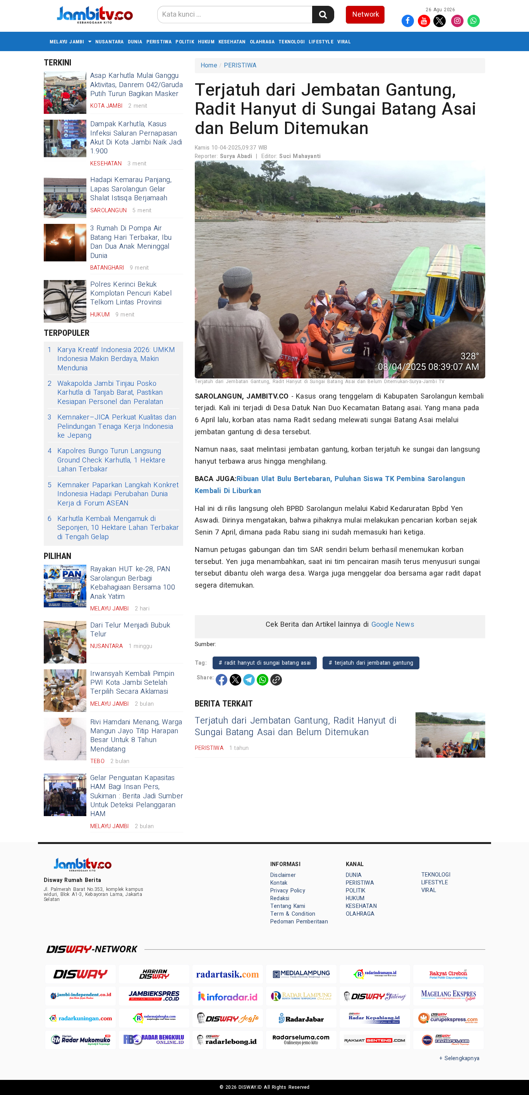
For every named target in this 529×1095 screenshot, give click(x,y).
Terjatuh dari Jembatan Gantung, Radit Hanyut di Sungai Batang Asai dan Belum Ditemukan (296, 726)
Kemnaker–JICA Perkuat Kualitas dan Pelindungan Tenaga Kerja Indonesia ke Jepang (112, 426)
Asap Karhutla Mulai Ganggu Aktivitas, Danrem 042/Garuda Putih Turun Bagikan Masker (136, 84)
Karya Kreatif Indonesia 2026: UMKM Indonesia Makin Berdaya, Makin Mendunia (111, 359)
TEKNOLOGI (291, 42)
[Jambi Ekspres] (154, 996)
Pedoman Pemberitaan (299, 922)
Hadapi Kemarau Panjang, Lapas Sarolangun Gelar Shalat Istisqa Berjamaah (131, 189)
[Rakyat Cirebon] (448, 974)
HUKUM (206, 42)
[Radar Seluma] (301, 1040)
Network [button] (365, 14)
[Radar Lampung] (301, 996)
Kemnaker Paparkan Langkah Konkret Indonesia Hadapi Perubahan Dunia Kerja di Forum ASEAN (113, 494)
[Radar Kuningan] (80, 1018)
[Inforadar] (227, 996)
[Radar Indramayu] (374, 974)
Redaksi (279, 898)
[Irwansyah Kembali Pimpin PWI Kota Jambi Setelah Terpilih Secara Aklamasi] (65, 690)
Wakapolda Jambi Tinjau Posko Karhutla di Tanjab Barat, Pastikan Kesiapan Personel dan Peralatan (105, 392)
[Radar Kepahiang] (374, 1018)
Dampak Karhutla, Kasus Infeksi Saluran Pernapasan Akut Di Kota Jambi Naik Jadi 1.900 (136, 137)
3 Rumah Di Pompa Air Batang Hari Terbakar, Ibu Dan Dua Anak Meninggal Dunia (131, 242)
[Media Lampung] (301, 974)
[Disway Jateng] (374, 996)
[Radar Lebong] (227, 1040)
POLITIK (184, 42)
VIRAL (344, 42)
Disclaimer (283, 875)
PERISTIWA (159, 42)
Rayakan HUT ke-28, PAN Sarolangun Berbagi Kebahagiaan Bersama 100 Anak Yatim (132, 583)
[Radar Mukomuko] (80, 1040)
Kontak (278, 883)
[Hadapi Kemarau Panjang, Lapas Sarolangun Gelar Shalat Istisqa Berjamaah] (65, 196)
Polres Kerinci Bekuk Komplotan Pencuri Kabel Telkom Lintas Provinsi (131, 293)
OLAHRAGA (262, 42)
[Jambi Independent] (80, 996)
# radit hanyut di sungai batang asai (265, 663)
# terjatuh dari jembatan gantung (371, 663)
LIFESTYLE (321, 42)
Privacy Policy (287, 891)
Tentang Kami (288, 906)
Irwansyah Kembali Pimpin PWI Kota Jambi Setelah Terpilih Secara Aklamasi (132, 683)
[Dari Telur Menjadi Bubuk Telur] (65, 642)
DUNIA (135, 42)
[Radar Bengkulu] (154, 1040)
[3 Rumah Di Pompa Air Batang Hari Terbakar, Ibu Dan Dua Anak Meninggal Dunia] (65, 245)
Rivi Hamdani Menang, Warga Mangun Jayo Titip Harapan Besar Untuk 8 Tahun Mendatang (136, 736)
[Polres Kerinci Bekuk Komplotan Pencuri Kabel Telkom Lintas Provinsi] (65, 301)
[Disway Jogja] (227, 1018)
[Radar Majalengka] (154, 1018)
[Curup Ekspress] (448, 1018)
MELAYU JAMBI (67, 42)
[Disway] (80, 974)
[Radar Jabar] (301, 1018)
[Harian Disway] (154, 974)
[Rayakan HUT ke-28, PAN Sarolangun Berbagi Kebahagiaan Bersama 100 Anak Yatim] (65, 586)
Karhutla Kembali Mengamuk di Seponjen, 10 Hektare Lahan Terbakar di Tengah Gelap (113, 527)
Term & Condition (292, 914)
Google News (392, 624)
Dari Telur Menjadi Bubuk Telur (130, 629)
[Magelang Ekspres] (448, 996)
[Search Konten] (323, 14)
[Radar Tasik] (227, 974)
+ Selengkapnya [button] (459, 1058)
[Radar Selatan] (448, 1040)
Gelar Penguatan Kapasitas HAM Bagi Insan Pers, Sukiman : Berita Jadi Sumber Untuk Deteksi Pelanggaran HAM (136, 796)
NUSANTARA (109, 42)
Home (209, 65)
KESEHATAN (232, 42)
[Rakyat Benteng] (374, 1040)
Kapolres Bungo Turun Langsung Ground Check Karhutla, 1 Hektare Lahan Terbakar (106, 460)
